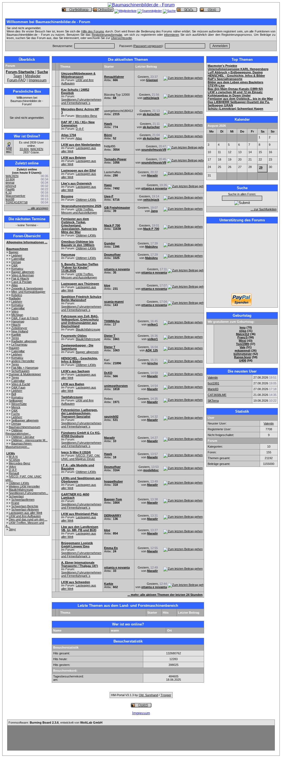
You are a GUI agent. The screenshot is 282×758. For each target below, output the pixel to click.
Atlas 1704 (68, 135)
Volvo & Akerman (22, 275)
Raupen (14, 347)
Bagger (13, 252)
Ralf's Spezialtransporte (225, 79)
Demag (16, 262)
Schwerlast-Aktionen (25, 509)
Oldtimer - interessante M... (29, 440)
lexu (243, 327)
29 (260, 167)
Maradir (152, 175)
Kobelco (16, 295)
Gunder (109, 243)
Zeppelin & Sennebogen (27, 288)
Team (17, 76)
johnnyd (11, 186)
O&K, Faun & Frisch (24, 318)
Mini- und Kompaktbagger (28, 291)
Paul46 (10, 189)
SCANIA (14, 460)
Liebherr (16, 255)
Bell (13, 394)
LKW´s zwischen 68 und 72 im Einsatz (235, 92)
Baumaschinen (17, 248)
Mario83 (213, 389)
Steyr (12, 529)
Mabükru (151, 246)
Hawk (108, 123)
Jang (154, 211)
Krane (15, 503)
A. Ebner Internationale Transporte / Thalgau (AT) (79, 564)
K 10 (9, 192)
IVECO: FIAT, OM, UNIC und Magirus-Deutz (80, 457)
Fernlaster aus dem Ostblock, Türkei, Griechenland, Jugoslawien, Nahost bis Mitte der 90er (79, 225)
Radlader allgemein (24, 341)
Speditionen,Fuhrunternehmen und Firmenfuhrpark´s (81, 101)
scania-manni (114, 301)
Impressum (38, 80)
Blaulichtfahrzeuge (21, 489)
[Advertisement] (242, 259)
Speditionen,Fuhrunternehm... (28, 493)
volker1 (152, 324)
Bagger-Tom (113, 499)
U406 (242, 360)
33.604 (24, 149)
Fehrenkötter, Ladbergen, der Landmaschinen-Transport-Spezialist (79, 413)
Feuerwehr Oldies (74, 335)
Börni (108, 135)
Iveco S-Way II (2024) (76, 452)
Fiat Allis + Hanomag (24, 367)
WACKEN (36, 149)
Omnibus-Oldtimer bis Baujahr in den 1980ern (77, 243)
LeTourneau (19, 344)
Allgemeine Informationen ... (26, 242)
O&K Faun (18, 387)
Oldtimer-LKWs (19, 483)
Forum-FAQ (16, 80)
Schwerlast (16, 496)
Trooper (166, 695)
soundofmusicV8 (153, 149)
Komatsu (17, 268)
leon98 (10, 199)
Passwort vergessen (148, 46)
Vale (242, 347)
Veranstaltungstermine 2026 (81, 206)
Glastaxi (152, 80)
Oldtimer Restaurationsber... (18, 432)
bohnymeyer (243, 353)
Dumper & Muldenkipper (25, 374)
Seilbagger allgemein (25, 420)
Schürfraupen (20, 371)
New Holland (19, 331)
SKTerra (213, 400)
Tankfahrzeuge (72, 397)
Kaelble (16, 334)
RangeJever (242, 357)
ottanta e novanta (154, 188)
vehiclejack (151, 98)
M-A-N (13, 456)
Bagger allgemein (22, 272)
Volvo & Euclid (20, 384)
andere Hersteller (22, 361)
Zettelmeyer (19, 328)
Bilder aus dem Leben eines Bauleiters (235, 82)
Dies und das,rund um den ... (28, 519)
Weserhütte (19, 404)
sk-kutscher (151, 114)
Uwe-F (108, 196)
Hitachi (15, 324)
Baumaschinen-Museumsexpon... (19, 445)
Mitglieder (32, 76)
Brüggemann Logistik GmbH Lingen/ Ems (77, 544)
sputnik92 (111, 416)
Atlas (14, 285)
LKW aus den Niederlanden (81, 144)
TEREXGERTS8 (17, 202)
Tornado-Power (115, 159)
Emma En (111, 548)
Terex (15, 338)
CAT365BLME (217, 394)
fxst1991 (213, 383)
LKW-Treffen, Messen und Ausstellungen (79, 211)
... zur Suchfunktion (263, 209)
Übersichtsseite (121, 38)
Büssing (67, 196)
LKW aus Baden (72, 384)
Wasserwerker (15, 195)
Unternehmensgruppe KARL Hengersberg (238, 69)
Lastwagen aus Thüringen (80, 283)
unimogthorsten (116, 385)
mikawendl (242, 350)
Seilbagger (16, 400)
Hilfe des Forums (92, 31)
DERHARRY (112, 515)
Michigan (17, 314)
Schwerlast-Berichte (24, 506)
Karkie (108, 583)
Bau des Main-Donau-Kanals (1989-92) (235, 88)
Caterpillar (18, 258)
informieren (171, 34)
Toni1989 (242, 344)
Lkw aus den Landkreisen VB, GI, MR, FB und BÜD (79, 528)
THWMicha (112, 321)
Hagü (108, 185)
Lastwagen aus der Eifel (78, 170)
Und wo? (9, 149)
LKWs (10, 453)
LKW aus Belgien (73, 157)
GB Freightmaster (117, 207)
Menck (15, 407)
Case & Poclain (21, 281)
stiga (242, 330)
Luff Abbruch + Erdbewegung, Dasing (235, 72)
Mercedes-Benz (19, 463)
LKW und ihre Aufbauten (25, 516)
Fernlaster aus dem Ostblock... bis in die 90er (240, 98)
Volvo (14, 311)
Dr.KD (108, 372)
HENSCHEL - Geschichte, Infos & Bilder (79, 360)
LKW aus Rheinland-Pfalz (79, 514)
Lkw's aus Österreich (76, 183)
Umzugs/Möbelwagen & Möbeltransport (78, 75)
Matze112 (242, 334)
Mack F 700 (112, 225)
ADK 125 (151, 350)
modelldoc (151, 470)
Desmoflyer (112, 254)
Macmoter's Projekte (222, 65)
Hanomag (17, 321)
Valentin (213, 377)
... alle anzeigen (38, 208)
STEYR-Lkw (216, 85)
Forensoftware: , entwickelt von (55, 722)
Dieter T (109, 335)
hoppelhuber (113, 481)
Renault (14, 473)
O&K (14, 265)
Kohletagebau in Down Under (229, 95)
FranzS (242, 337)
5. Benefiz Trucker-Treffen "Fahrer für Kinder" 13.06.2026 (79, 267)
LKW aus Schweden (75, 582)
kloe (107, 285)
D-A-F (13, 470)
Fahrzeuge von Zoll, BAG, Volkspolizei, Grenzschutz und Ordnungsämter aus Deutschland (80, 321)
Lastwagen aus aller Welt (25, 512)
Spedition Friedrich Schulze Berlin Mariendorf (81, 298)
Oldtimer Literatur (22, 437)
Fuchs (15, 413)
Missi (242, 340)
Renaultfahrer (114, 76)
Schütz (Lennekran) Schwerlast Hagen (235, 108)
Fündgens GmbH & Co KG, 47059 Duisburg (81, 434)
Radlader (15, 298)
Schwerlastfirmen (22, 499)
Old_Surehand (148, 695)
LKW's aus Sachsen (75, 371)
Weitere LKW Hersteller (24, 486)
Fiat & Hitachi (20, 278)
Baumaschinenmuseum (24, 427)
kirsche (152, 363)
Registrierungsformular (107, 34)
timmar (10, 182)
